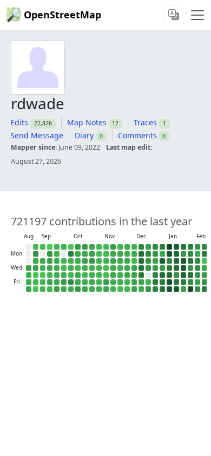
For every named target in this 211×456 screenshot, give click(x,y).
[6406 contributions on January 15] (169, 275)
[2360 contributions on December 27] (148, 289)
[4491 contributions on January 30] (183, 282)
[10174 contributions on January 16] (169, 282)
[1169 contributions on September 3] (35, 268)
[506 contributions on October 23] (85, 275)
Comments (137, 135)
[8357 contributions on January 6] (162, 261)
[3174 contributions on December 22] (148, 254)
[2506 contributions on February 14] (197, 289)
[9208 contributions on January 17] (169, 289)
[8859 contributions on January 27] (183, 261)
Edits (19, 122)
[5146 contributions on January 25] (183, 247)
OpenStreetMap (62, 14)
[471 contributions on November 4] (99, 261)
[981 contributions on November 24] (120, 254)
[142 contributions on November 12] (106, 268)
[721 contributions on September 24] (57, 268)
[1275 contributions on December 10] (134, 268)
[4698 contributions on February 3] (190, 261)
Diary (84, 135)
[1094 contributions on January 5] (162, 254)
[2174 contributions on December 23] (148, 261)
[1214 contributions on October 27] (92, 254)
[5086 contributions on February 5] (190, 275)
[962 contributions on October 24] (85, 282)
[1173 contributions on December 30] (155, 261)
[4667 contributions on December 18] (141, 275)
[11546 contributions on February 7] (190, 289)
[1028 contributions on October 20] (85, 254)
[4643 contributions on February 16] (204, 254)
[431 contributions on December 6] (127, 289)
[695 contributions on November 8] (99, 289)
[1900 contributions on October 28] (92, 261)
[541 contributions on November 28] (120, 282)
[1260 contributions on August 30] (28, 289)
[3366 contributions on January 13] (169, 261)
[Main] (197, 15)
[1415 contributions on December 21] (148, 247)
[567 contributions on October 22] (85, 268)
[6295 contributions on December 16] (141, 261)
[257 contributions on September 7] (42, 247)
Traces (145, 122)
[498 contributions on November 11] (106, 261)
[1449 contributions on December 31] (155, 268)
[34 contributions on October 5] (71, 247)
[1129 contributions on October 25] (85, 289)
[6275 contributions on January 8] (162, 275)
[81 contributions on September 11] (42, 275)
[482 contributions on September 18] (49, 275)
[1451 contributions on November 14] (106, 282)
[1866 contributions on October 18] (78, 289)
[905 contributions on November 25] (120, 261)
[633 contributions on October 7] (71, 261)
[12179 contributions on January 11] (169, 247)
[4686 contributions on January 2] (155, 282)
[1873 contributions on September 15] (49, 254)
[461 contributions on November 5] (99, 268)
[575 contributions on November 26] (120, 268)
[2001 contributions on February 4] (190, 268)
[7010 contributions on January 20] (176, 261)
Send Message (36, 135)
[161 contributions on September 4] (35, 275)
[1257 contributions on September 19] (49, 282)
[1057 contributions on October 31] (92, 282)
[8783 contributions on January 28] (183, 268)
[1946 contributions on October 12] (78, 247)
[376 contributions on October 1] (64, 268)
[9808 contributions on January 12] (169, 254)
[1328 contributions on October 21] (85, 261)
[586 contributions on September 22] (57, 254)
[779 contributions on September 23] (57, 261)
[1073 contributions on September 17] (49, 268)
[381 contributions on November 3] (99, 254)
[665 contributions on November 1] (92, 289)
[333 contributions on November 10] (106, 254)
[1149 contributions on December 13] (134, 289)
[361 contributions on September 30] (64, 261)
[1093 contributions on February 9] (197, 254)
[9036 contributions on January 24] (176, 289)
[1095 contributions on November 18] (113, 261)
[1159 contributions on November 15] (106, 289)
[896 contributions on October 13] (78, 254)
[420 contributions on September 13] (42, 289)
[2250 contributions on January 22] (176, 275)
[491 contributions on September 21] (57, 247)
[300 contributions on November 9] (106, 247)
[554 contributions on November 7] (99, 282)
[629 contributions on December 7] (134, 247)
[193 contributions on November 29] (120, 289)
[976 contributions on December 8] (134, 254)
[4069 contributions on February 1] (190, 247)
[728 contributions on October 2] (64, 275)
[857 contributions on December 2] (127, 261)
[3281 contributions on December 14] (141, 247)
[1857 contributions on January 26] (183, 254)
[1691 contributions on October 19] (85, 247)
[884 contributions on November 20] (113, 275)
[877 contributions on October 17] (78, 282)
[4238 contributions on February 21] (204, 289)
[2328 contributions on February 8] (197, 247)
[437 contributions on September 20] (49, 289)
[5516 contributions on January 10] (162, 289)
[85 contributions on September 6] (35, 289)
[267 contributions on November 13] (106, 275)
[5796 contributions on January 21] (176, 268)
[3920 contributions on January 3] (155, 289)
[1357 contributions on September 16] (49, 261)
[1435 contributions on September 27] (57, 289)
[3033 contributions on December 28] (155, 247)
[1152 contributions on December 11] (134, 275)
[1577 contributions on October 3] (64, 282)
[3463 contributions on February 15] (204, 247)
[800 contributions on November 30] (127, 247)
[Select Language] (173, 14)
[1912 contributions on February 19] (204, 275)
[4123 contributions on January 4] (162, 247)
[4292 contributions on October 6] (71, 254)
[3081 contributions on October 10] (71, 282)
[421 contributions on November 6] (99, 275)
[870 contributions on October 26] (92, 247)
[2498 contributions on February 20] (204, 282)
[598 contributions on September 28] (64, 247)
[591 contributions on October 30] (92, 275)
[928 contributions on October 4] (64, 289)
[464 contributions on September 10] (42, 268)
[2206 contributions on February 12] (197, 275)
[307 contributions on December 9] (134, 261)
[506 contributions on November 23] (120, 247)
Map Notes (87, 122)
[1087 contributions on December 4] (127, 275)
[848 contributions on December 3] (127, 268)
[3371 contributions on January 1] (155, 275)
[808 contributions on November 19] (113, 268)
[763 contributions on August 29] (28, 282)
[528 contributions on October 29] (92, 268)
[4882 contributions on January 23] (176, 282)
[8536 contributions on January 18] (176, 247)
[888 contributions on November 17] (113, 254)
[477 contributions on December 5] (127, 282)
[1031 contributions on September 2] (35, 261)
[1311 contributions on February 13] (197, 282)
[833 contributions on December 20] (141, 289)
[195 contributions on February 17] (204, 261)
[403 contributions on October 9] (71, 275)
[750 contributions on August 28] (28, 275)
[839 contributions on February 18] (204, 268)
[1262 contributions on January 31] (183, 289)
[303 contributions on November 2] (99, 247)
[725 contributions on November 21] (113, 282)
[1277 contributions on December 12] (134, 282)
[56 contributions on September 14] (49, 247)
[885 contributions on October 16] (78, 275)
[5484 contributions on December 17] (141, 268)
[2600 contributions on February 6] (190, 282)
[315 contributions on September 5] (35, 282)
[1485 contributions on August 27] (28, 268)
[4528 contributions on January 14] (169, 268)
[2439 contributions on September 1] (35, 254)
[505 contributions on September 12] (42, 282)
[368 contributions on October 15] (78, 268)
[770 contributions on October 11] (71, 289)
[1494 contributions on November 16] (113, 247)
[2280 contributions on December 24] (148, 268)
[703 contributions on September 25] (57, 275)
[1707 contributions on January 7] (162, 268)
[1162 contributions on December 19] (141, 282)
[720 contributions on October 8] (71, 268)
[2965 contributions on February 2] (190, 254)
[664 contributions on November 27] (120, 275)
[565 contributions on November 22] (113, 289)
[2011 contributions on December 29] (155, 254)
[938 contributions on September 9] (42, 261)
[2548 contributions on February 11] (197, 268)
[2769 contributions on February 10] (197, 261)
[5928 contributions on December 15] (141, 254)
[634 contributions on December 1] (127, 254)
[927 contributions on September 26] (57, 282)
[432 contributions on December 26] (148, 282)
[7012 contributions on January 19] (176, 254)
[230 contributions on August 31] (35, 247)
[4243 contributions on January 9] (162, 282)
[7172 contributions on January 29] (183, 275)
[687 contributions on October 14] (78, 261)
